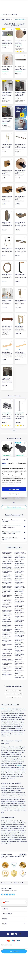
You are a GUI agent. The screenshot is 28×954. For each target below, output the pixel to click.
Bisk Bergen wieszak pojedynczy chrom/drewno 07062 (7, 224)
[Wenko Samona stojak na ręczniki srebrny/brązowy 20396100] (20, 293)
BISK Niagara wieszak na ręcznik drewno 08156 (7, 198)
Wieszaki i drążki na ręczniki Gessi (7, 637)
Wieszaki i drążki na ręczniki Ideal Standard (7, 660)
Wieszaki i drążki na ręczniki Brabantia (7, 583)
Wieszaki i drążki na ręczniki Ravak (19, 609)
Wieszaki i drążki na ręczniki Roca (19, 617)
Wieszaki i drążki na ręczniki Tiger (19, 651)
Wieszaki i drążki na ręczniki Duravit (7, 603)
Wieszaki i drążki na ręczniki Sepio (19, 628)
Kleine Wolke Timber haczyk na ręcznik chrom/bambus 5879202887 (7, 68)
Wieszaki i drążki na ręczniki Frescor (7, 626)
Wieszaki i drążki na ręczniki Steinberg (19, 636)
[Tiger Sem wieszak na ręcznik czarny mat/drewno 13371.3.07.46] (20, 33)
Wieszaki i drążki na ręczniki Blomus (7, 575)
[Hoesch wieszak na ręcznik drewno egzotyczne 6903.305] (7, 371)
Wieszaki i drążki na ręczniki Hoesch (7, 656)
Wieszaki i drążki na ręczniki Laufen (19, 572)
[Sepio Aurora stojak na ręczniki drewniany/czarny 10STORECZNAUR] (7, 293)
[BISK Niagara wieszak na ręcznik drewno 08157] (20, 189)
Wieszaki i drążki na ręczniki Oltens (19, 594)
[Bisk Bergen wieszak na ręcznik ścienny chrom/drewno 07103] (7, 267)
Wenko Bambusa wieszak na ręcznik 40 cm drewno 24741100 (7, 354)
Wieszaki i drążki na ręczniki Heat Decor (7, 652)
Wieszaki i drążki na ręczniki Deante (7, 596)
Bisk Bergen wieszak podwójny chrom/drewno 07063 (20, 224)
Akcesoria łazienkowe (10, 14)
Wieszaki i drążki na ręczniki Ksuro (19, 568)
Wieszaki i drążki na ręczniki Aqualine (7, 553)
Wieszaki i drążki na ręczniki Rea (19, 613)
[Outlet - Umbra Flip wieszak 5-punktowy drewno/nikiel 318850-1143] (20, 59)
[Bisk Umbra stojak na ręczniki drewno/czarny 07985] (20, 267)
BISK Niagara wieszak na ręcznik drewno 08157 (20, 198)
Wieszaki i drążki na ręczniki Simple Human (20, 632)
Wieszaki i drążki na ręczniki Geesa (7, 633)
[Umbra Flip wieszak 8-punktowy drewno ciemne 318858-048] (7, 85)
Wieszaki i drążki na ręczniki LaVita (19, 579)
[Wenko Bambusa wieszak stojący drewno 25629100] (20, 319)
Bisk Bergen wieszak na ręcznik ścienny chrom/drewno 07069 (20, 250)
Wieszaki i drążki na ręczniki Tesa (19, 647)
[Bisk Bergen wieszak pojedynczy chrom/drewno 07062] (7, 215)
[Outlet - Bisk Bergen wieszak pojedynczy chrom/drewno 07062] (7, 33)
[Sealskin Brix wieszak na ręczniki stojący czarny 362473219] (7, 111)
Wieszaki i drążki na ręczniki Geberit (7, 630)
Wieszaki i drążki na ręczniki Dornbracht (7, 599)
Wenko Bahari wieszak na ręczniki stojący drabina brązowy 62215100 (7, 146)
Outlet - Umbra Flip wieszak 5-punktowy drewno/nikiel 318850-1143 (20, 68)
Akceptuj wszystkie (14, 489)
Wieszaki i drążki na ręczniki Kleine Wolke (20, 556)
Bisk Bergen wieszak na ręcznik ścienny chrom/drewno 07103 (7, 276)
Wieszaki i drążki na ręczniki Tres (19, 655)
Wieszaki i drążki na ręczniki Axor (7, 564)
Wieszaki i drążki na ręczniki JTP (7, 664)
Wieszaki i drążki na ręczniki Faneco (7, 615)
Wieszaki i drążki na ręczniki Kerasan (7, 671)
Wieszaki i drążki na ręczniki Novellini (19, 590)
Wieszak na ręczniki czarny (14, 694)
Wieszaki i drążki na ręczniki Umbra (19, 658)
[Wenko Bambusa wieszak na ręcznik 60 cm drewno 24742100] (20, 345)
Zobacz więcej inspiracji (14, 507)
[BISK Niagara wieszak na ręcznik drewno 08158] (7, 163)
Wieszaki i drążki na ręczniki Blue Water (7, 579)
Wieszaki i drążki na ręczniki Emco (7, 607)
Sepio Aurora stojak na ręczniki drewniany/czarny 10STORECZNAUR (6, 302)
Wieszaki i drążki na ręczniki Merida (19, 583)
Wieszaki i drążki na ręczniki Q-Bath (19, 606)
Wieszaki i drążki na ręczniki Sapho (19, 621)
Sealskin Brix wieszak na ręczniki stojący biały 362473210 (20, 94)
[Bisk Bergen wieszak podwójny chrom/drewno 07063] (20, 215)
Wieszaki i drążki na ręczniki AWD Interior (7, 560)
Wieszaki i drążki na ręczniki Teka (19, 643)
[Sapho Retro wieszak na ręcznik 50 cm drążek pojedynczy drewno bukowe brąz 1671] (7, 319)
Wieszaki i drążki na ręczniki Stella (19, 640)
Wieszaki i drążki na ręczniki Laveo (19, 575)
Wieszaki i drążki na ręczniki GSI (7, 645)
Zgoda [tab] (4, 463)
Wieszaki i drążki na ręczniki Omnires (19, 598)
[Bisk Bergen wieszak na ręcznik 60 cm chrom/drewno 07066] (20, 137)
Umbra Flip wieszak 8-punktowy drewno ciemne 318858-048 (7, 94)
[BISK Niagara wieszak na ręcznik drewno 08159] (20, 163)
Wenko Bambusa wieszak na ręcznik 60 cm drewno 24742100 (20, 354)
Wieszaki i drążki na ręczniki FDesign (7, 618)
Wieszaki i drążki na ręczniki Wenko (19, 667)
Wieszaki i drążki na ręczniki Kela (7, 667)
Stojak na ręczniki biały (14, 697)
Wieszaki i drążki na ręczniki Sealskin (19, 624)
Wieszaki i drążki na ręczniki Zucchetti (19, 676)
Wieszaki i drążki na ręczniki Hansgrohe (7, 648)
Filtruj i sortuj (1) (14, 951)
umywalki (13, 760)
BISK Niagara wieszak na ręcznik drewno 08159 (20, 172)
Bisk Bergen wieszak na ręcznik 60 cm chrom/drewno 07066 (20, 146)
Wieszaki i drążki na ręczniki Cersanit (7, 587)
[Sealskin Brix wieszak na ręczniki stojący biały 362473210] (20, 85)
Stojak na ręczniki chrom (13, 691)
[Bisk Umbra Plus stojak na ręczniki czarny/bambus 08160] (7, 241)
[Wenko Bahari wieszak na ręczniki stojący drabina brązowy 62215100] (7, 137)
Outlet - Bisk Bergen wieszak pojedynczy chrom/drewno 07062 (7, 42)
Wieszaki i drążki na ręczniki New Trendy (20, 587)
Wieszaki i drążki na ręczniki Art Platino (7, 556)
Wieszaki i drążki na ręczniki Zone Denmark (19, 672)
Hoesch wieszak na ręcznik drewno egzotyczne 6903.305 (7, 380)
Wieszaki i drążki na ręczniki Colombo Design (7, 591)
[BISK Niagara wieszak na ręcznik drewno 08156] (7, 189)
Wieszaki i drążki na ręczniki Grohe (7, 641)
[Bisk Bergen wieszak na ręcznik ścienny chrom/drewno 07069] (20, 241)
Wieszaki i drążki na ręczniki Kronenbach (20, 564)
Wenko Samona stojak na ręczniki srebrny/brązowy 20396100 (20, 302)
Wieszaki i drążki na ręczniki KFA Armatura (20, 553)
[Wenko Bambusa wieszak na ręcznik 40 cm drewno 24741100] (7, 345)
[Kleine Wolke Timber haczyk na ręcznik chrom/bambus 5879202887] (7, 59)
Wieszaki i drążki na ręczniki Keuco (7, 675)
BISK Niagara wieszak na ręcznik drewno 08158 (7, 172)
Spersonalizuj (13, 494)
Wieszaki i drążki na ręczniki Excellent (7, 611)
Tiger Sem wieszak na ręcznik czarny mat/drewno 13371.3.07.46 (20, 42)
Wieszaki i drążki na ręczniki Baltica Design (7, 568)
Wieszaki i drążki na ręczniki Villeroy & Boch (19, 663)
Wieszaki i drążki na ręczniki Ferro (7, 622)
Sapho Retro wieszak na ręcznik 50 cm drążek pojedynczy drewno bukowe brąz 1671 (7, 328)
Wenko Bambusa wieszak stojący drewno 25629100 (19, 328)
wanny (19, 765)
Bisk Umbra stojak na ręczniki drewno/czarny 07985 (20, 276)
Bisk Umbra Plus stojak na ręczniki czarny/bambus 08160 (7, 250)
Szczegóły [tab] (11, 463)
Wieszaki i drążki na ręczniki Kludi (19, 560)
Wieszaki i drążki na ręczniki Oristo (19, 602)
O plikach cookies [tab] (21, 463)
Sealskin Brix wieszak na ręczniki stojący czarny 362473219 (7, 120)
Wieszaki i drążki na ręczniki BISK (7, 572)
